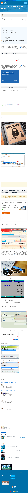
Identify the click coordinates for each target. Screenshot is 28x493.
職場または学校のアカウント (8, 37)
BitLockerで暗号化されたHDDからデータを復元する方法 (8, 382)
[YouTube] (8, 476)
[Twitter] (6, 476)
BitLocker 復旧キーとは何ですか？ (8, 30)
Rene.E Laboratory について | (14, 472)
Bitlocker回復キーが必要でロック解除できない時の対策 (8, 390)
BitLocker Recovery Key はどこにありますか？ (9, 32)
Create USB (15, 254)
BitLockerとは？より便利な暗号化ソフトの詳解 (7, 398)
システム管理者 (6, 38)
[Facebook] (3, 476)
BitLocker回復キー (19, 47)
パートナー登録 (20, 472)
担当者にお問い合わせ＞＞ (23, 437)
